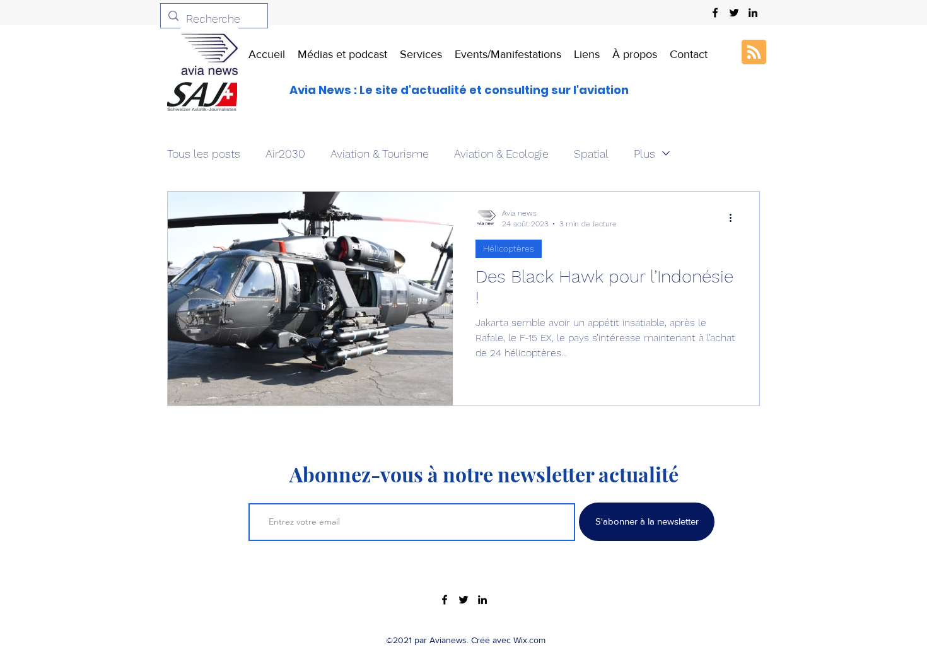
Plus (644, 153)
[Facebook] (715, 12)
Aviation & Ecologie (501, 153)
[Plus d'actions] (734, 217)
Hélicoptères (508, 248)
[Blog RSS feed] (754, 53)
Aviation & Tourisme (379, 153)
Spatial (591, 153)
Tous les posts (203, 153)
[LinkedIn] (753, 12)
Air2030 (285, 153)
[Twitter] (734, 12)
